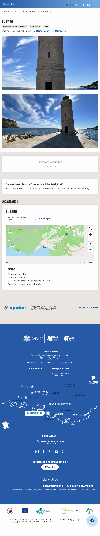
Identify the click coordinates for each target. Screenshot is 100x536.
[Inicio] (66, 5)
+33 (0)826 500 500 (60, 368)
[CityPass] (70, 5)
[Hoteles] (68, 5)
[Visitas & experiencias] (72, 5)
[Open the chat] (92, 520)
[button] (82, 5)
